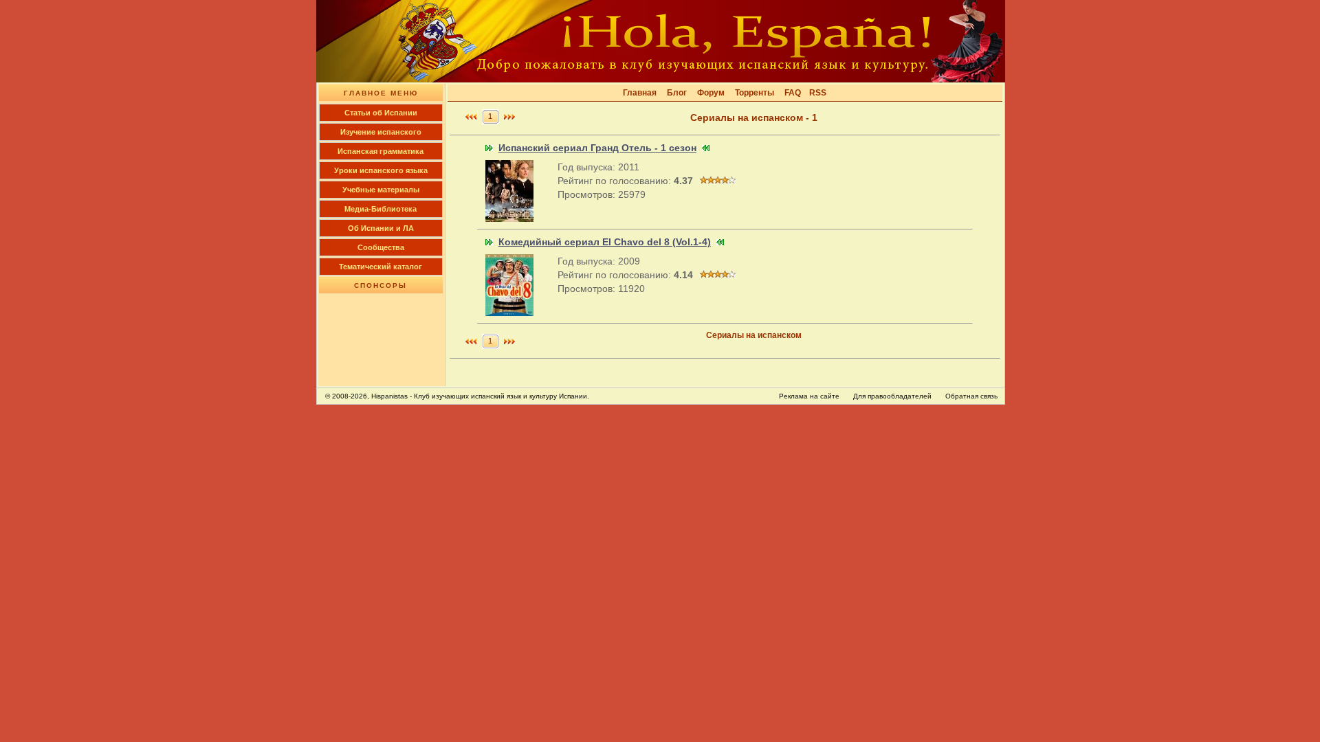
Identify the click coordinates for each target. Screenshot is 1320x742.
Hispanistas (389, 396)
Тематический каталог (380, 266)
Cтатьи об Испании (380, 113)
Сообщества (381, 247)
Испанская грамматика (381, 151)
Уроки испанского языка (381, 170)
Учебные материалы (380, 190)
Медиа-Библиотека (380, 209)
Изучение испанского (380, 132)
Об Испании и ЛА (381, 228)
